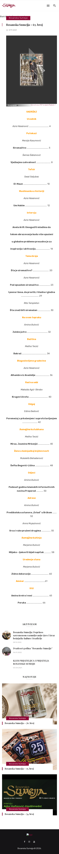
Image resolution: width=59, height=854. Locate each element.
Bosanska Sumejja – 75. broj (19, 768)
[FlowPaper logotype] (13, 104)
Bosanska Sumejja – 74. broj (19, 814)
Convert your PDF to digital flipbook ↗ (43, 105)
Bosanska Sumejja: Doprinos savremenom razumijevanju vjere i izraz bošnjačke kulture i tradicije (34, 635)
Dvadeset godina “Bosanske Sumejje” (33, 648)
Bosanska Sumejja (18, 18)
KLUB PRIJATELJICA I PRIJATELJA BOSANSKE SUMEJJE (31, 662)
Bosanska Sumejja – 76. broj (19, 723)
